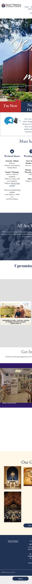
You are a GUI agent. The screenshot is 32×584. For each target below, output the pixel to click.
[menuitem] (27, 7)
